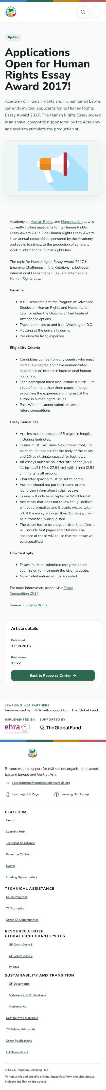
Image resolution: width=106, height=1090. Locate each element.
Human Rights (42, 221)
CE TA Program (16, 897)
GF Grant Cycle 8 (21, 945)
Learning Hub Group (75, 794)
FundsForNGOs (35, 605)
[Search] (82, 11)
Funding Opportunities (21, 877)
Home (10, 820)
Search (82, 11)
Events (10, 866)
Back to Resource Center (50, 675)
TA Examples (15, 908)
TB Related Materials (20, 1029)
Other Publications (19, 1041)
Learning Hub (15, 832)
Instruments (17, 1006)
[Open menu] (95, 11)
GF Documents (19, 984)
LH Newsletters (17, 1052)
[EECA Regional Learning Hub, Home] (11, 12)
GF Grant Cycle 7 (21, 956)
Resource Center (17, 854)
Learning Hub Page (25, 794)
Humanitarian (72, 221)
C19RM (14, 967)
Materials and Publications (27, 995)
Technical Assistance (20, 843)
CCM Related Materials (22, 1018)
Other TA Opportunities (22, 920)
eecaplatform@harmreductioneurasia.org (41, 783)
